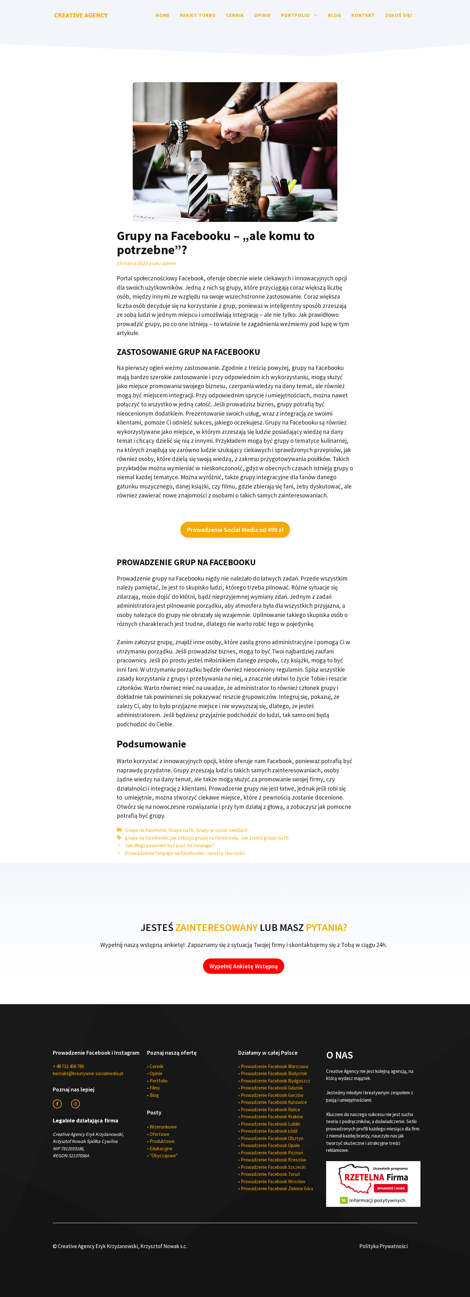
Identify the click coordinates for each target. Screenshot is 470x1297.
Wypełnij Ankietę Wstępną (243, 966)
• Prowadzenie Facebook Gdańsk (270, 1088)
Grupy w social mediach (221, 830)
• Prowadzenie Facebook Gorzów (270, 1095)
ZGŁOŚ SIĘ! (398, 15)
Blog (334, 15)
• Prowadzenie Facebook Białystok (272, 1073)
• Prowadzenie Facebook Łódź (267, 1131)
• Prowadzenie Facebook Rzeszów (272, 1160)
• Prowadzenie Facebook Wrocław (271, 1181)
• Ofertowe (158, 1134)
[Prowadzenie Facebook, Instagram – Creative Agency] (81, 15)
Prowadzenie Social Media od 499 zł (235, 530)
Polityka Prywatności (383, 1246)
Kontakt (363, 15)
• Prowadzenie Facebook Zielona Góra (275, 1188)
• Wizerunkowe (162, 1127)
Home (163, 15)
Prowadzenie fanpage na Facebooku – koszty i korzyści (185, 853)
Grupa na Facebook (145, 830)
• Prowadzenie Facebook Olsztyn (270, 1138)
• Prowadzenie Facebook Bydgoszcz (274, 1081)
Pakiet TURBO (198, 15)
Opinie (262, 15)
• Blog (153, 1095)
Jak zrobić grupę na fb (264, 837)
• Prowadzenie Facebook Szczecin (272, 1167)
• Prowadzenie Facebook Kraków (270, 1116)
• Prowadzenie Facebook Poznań (270, 1153)
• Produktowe (161, 1141)
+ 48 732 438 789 (68, 1066)
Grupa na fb (181, 830)
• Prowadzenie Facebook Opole (269, 1145)
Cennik (235, 15)
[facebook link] (57, 1103)
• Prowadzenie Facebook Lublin (269, 1124)
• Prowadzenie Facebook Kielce (269, 1109)
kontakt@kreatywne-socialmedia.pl (88, 1073)
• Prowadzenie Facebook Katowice (272, 1102)
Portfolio (295, 15)
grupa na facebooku (146, 837)
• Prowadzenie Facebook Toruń (269, 1174)
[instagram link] (75, 1103)
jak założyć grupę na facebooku (204, 837)
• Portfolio (157, 1081)
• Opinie (154, 1073)
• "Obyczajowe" (162, 1155)
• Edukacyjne (159, 1148)
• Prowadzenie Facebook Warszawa (273, 1066)
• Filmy (153, 1088)
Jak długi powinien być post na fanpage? (169, 845)
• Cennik (155, 1066)
